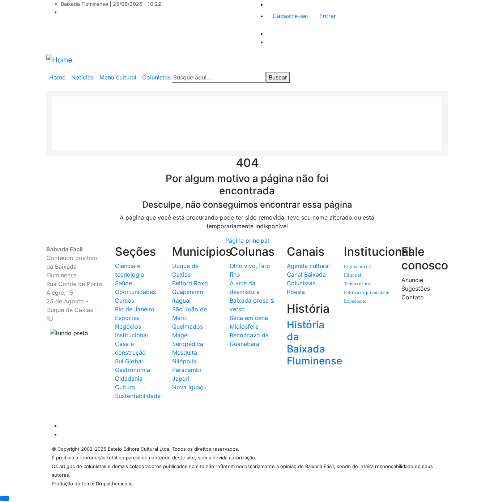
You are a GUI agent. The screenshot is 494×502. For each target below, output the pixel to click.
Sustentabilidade (138, 395)
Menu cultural (117, 77)
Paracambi (186, 369)
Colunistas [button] (156, 77)
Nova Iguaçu (189, 387)
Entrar (327, 16)
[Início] (59, 59)
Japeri (180, 378)
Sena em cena (249, 317)
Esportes (127, 317)
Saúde (123, 283)
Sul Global (129, 361)
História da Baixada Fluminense (314, 343)
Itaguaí (181, 300)
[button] (4, 498)
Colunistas (301, 283)
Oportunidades (135, 291)
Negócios (128, 326)
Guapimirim (187, 291)
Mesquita (184, 352)
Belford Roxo (190, 283)
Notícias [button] (82, 77)
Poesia (296, 291)
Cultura (125, 387)
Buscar (278, 77)
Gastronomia (132, 369)
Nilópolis (184, 361)
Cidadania (128, 378)
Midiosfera (244, 326)
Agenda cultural (308, 265)
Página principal (247, 240)
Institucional (131, 335)
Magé (179, 335)
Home (57, 77)
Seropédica (187, 343)
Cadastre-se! (290, 16)
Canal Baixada (306, 274)
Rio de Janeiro (134, 309)
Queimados (187, 326)
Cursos (124, 300)
